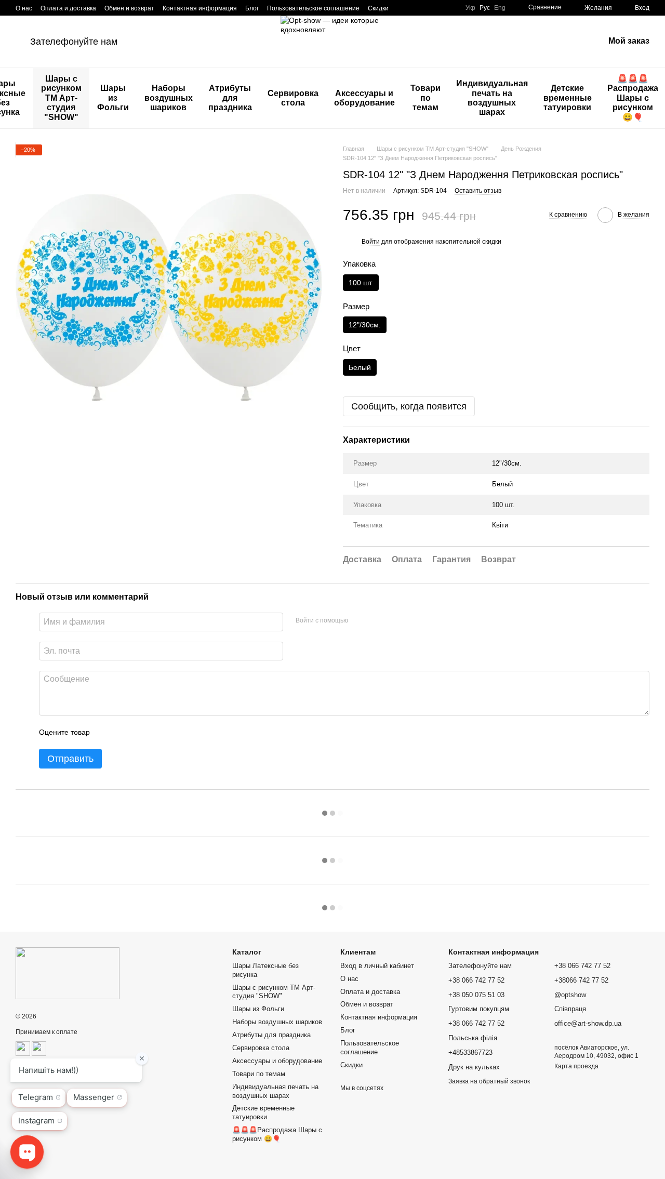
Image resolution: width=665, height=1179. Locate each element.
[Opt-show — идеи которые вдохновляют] (67, 972)
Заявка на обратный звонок (489, 1081)
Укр (470, 8)
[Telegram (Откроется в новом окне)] (428, 8)
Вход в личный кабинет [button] (377, 966)
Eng (500, 8)
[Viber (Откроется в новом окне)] (440, 8)
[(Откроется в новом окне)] (23, 1048)
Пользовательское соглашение (313, 8)
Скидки (378, 8)
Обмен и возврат (129, 8)
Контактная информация (200, 8)
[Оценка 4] (157, 732)
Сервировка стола (293, 98)
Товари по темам (425, 98)
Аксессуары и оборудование (364, 98)
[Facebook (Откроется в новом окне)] (415, 8)
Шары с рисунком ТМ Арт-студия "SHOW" (61, 98)
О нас (24, 8)
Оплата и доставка (68, 8)
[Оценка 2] (123, 732)
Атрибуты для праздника (230, 98)
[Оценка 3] (140, 732)
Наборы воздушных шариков (168, 98)
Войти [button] (371, 241)
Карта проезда (576, 1066)
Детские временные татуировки (567, 98)
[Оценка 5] (173, 732)
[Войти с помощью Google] (376, 620)
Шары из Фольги (113, 98)
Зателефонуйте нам (73, 41)
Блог (252, 8)
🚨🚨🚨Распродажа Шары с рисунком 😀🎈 (277, 1134)
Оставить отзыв (478, 190)
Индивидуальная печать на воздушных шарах (492, 97)
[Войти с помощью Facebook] (359, 620)
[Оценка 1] (107, 732)
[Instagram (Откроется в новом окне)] (403, 8)
